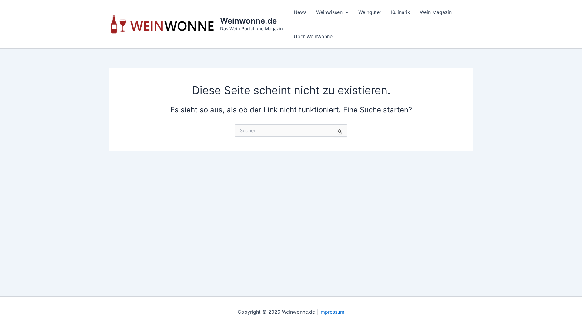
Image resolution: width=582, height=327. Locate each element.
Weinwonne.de (248, 20)
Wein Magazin (436, 12)
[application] (346, 12)
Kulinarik (400, 12)
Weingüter (369, 12)
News (300, 12)
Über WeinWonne (313, 36)
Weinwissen (329, 12)
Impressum (331, 312)
